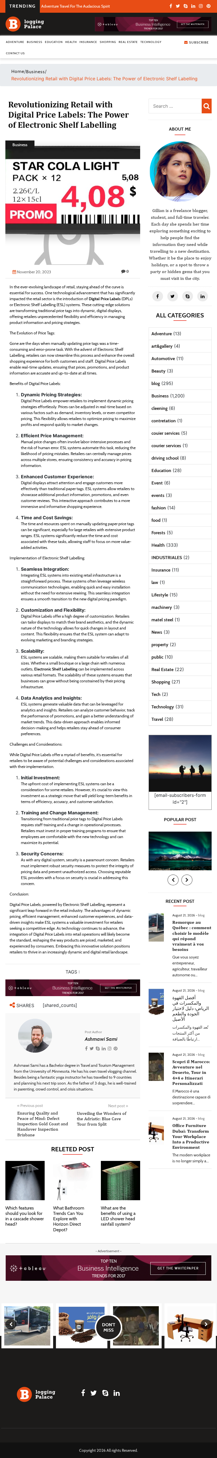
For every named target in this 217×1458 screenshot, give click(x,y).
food (155, 520)
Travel (157, 719)
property (159, 644)
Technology (151, 42)
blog (155, 383)
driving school (165, 458)
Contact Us (15, 53)
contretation (163, 420)
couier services (165, 433)
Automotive (163, 358)
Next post (118, 1105)
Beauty (158, 371)
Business (34, 42)
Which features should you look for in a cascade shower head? (24, 1216)
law (154, 582)
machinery (161, 607)
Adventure (15, 42)
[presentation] (173, 880)
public (157, 657)
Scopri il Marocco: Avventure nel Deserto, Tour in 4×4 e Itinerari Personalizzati (191, 1072)
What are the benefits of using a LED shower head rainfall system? (118, 1216)
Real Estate (128, 42)
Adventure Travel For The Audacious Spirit (75, 6)
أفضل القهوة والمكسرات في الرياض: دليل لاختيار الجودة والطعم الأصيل (190, 1008)
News (156, 632)
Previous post (30, 1105)
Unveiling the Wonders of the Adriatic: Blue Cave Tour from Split (101, 1119)
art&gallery (162, 346)
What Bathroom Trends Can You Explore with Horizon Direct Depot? (68, 1218)
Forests (158, 532)
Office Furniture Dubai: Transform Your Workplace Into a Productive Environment (190, 1136)
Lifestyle (159, 595)
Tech (155, 694)
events (157, 495)
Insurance (88, 42)
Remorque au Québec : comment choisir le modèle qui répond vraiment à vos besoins (191, 936)
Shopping (108, 42)
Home (17, 71)
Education (54, 42)
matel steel (162, 619)
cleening (159, 408)
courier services (166, 445)
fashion (158, 507)
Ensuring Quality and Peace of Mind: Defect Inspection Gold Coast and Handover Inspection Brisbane (42, 1123)
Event (157, 483)
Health (71, 42)
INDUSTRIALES (166, 557)
